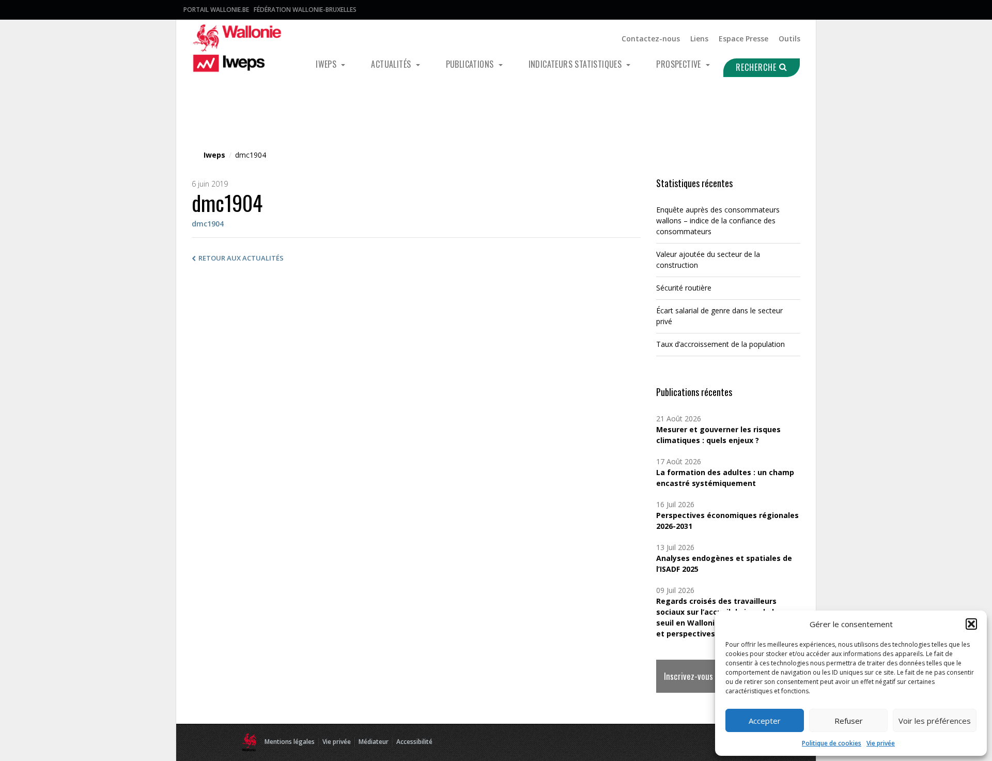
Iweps (327, 64)
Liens (699, 38)
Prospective (679, 64)
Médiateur (374, 741)
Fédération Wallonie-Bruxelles (305, 9)
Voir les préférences (934, 721)
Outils (789, 38)
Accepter (765, 721)
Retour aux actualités (241, 258)
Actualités (392, 64)
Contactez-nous (651, 38)
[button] (971, 624)
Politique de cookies (831, 743)
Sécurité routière (683, 288)
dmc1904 (208, 224)
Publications (471, 64)
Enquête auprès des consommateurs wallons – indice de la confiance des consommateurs (718, 220)
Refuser (848, 721)
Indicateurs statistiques (576, 64)
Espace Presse (743, 38)
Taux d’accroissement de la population (720, 344)
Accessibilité (414, 741)
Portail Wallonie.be (216, 9)
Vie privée (880, 743)
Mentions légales (290, 741)
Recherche (757, 67)
